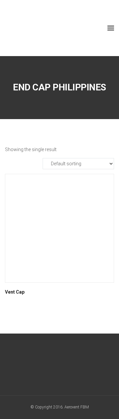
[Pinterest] (84, 366)
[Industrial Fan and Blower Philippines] (54, 28)
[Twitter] (60, 366)
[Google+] (47, 366)
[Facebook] (35, 366)
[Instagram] (72, 366)
